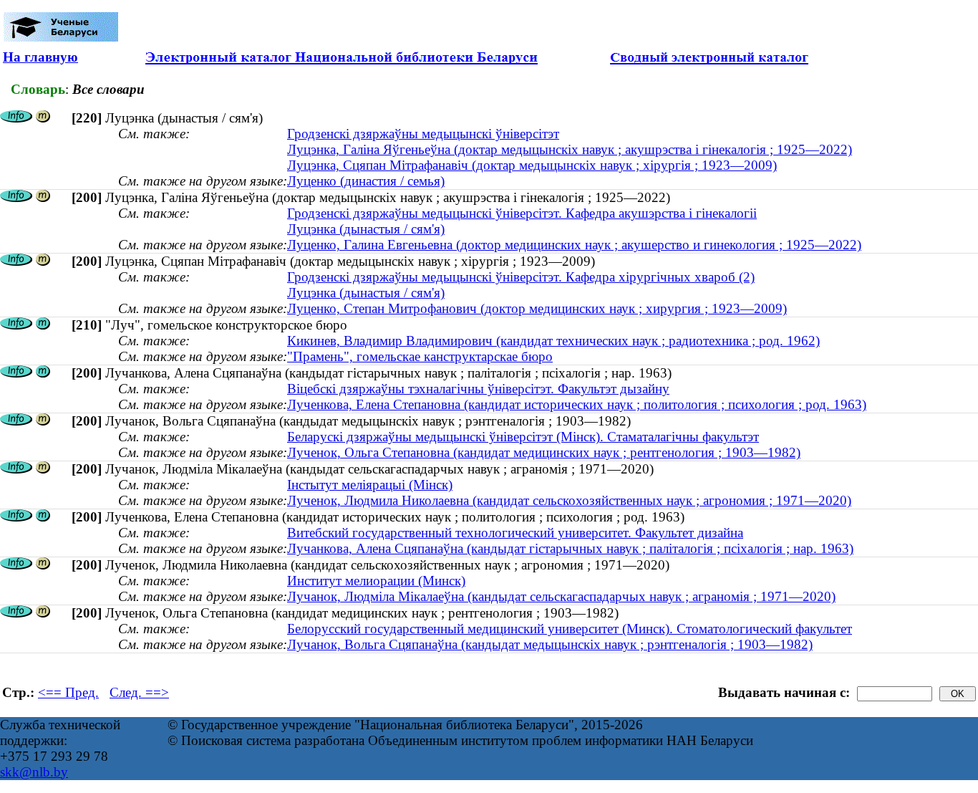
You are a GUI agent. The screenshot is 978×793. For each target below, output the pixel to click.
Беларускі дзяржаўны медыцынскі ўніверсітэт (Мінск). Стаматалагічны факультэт (523, 436)
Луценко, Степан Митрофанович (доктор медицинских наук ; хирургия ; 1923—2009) (537, 308)
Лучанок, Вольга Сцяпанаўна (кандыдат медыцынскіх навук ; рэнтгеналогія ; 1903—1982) (550, 644)
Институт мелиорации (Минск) (376, 580)
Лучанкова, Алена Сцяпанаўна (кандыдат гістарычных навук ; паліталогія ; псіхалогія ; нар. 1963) (570, 548)
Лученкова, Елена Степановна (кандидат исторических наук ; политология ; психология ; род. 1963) (576, 404)
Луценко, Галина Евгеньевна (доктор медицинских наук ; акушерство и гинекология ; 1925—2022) (574, 244)
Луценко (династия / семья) (366, 180)
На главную (40, 56)
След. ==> (139, 692)
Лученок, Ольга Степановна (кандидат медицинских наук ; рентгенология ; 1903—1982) (543, 452)
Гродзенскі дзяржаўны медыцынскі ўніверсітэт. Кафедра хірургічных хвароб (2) (521, 276)
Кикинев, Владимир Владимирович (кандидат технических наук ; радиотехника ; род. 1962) (553, 340)
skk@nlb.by (34, 771)
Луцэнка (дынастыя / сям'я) (366, 228)
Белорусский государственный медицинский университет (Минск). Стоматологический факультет (569, 628)
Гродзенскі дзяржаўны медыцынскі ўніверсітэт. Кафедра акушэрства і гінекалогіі (522, 213)
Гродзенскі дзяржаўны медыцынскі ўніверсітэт (423, 133)
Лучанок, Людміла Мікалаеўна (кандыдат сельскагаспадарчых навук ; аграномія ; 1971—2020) (561, 596)
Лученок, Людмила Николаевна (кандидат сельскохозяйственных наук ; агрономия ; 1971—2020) (569, 500)
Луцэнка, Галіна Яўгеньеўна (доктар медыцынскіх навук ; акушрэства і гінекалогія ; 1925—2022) (569, 149)
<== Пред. (68, 692)
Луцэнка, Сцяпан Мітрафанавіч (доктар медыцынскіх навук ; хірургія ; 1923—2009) (532, 165)
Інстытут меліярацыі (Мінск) (369, 484)
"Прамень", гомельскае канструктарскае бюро (420, 356)
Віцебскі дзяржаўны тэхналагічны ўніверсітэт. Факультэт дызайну (478, 388)
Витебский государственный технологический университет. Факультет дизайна (515, 532)
